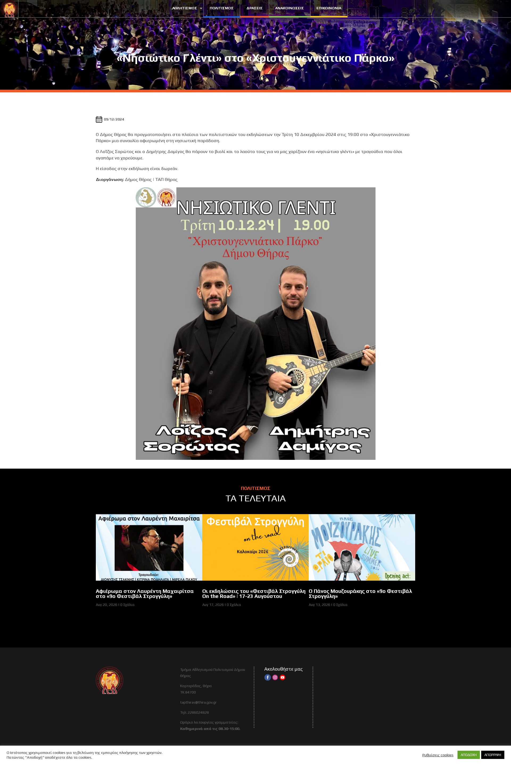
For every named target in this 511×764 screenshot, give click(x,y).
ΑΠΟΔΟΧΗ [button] (469, 755)
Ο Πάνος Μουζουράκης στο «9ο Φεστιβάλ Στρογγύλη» (360, 593)
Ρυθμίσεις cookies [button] (438, 755)
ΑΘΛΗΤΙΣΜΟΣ (184, 8)
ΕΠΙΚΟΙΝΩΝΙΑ (328, 8)
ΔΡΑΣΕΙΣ (254, 8)
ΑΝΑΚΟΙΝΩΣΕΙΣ (289, 8)
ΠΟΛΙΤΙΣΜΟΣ (222, 8)
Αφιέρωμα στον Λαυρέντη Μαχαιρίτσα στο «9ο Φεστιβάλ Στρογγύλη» (145, 593)
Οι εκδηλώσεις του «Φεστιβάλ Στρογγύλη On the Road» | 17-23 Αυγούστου (254, 593)
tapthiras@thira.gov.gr (198, 702)
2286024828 (198, 712)
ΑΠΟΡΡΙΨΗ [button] (492, 755)
